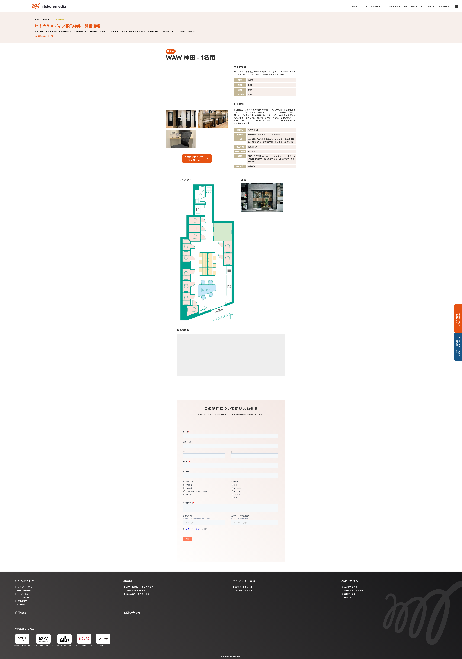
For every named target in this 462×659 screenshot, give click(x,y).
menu (456, 6)
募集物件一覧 (47, 19)
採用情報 (20, 613)
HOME (37, 19)
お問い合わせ (444, 6)
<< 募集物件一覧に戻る (45, 36)
